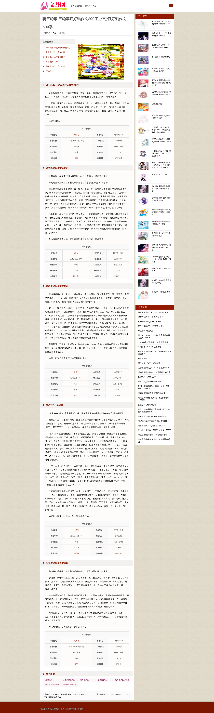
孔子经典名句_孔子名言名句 (149, 321)
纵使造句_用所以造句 (147, 404)
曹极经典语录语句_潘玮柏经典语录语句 (154, 416)
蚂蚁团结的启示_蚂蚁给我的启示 (151, 425)
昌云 (75, 372)
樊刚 (75, 395)
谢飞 (76, 253)
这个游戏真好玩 (69, 680)
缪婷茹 (76, 134)
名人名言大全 (76, 5)
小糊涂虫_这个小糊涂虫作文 (149, 346)
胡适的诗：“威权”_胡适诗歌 (149, 363)
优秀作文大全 (90, 5)
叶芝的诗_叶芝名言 (146, 330)
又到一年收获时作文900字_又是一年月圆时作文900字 (154, 387)
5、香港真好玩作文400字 (54, 66)
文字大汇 (73, 708)
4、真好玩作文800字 (52, 61)
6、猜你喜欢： (49, 71)
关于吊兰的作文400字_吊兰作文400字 (153, 367)
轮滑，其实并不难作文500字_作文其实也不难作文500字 (154, 410)
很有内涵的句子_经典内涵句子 (150, 317)
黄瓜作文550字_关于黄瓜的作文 (151, 326)
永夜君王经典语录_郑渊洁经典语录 (152, 434)
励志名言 (64, 708)
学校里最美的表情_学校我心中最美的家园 (154, 440)
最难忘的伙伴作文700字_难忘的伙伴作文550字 (154, 398)
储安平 (76, 553)
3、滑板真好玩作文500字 (54, 56)
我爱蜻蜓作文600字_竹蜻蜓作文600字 (112, 694)
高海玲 (76, 640)
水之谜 (76, 530)
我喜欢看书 (142, 358)
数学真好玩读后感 (122, 680)
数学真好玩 (84, 680)
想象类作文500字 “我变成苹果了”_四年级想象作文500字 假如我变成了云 (64, 695)
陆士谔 (76, 276)
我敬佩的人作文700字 (147, 376)
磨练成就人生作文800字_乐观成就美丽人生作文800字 (154, 336)
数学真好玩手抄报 (52, 684)
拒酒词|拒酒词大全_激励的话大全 (151, 393)
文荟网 (80, 708)
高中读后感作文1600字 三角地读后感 (153, 312)
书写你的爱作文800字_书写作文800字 (153, 421)
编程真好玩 (102, 680)
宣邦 (76, 664)
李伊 (76, 158)
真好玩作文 (49, 680)
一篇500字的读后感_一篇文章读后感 (153, 342)
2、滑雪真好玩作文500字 (54, 52)
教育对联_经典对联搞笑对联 (149, 381)
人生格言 (56, 708)
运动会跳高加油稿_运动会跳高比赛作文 (154, 372)
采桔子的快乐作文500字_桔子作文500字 (154, 430)
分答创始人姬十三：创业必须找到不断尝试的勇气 (154, 352)
